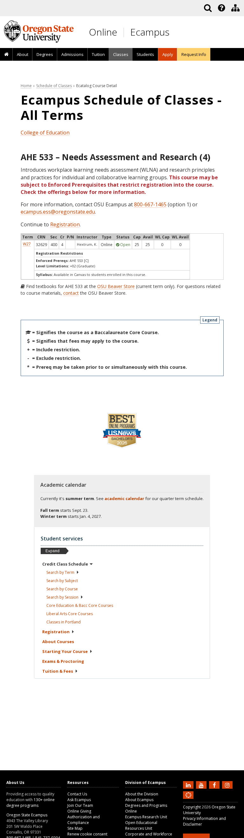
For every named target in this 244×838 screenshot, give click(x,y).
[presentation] (221, 8)
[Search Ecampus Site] (208, 8)
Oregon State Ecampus (26, 815)
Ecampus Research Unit (146, 817)
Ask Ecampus (79, 799)
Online (103, 31)
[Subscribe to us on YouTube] (202, 784)
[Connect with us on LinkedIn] (189, 784)
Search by (60, 572)
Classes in (63, 622)
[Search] (208, 8)
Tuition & (57, 671)
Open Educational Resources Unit (141, 825)
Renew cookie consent (87, 834)
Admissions (72, 54)
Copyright (192, 807)
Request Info (193, 54)
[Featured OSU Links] (221, 8)
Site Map (75, 828)
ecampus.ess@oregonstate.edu (58, 211)
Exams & (63, 661)
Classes (120, 54)
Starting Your (65, 651)
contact (71, 293)
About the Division (141, 794)
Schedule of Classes (54, 85)
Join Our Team (80, 805)
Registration (65, 224)
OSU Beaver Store (116, 286)
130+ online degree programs (30, 802)
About (22, 54)
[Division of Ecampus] (235, 8)
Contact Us (77, 794)
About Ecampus (139, 799)
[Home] (6, 54)
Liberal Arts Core (69, 613)
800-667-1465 (150, 204)
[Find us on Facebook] (215, 784)
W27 (27, 244)
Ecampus (149, 31)
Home (26, 85)
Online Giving (79, 811)
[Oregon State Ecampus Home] (125, 32)
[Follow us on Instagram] (228, 784)
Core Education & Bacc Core (79, 605)
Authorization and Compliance (83, 819)
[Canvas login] (188, 800)
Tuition (98, 54)
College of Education (45, 132)
